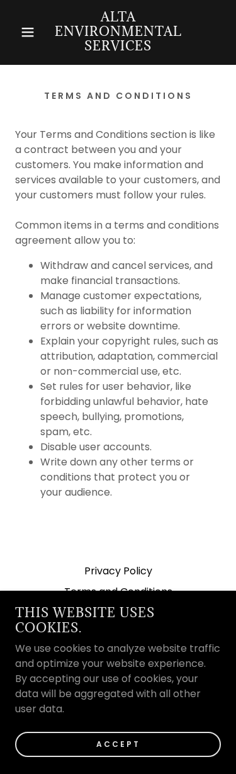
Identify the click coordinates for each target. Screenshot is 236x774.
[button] (18, 32)
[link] (118, 32)
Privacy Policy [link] (118, 571)
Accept (118, 743)
